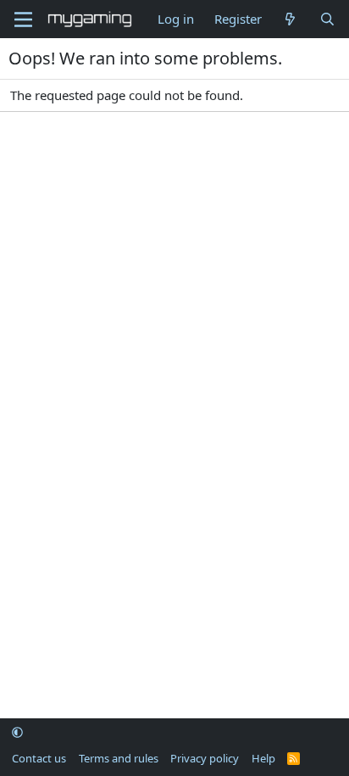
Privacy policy (204, 758)
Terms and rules (118, 758)
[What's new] (290, 19)
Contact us (39, 758)
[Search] (327, 19)
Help (263, 758)
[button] (17, 732)
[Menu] (23, 19)
